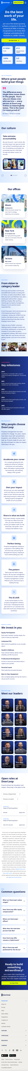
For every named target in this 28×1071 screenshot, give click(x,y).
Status (2, 1059)
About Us (3, 1004)
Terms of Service (9, 1059)
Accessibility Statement (6, 1067)
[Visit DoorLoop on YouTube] (17, 1050)
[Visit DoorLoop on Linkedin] (21, 1050)
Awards (3, 1023)
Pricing (3, 1007)
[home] (6, 2)
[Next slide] (25, 175)
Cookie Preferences (14, 1065)
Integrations (4, 1017)
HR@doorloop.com (20, 869)
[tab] (11, 175)
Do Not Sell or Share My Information (9, 1062)
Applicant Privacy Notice (15, 877)
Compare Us (4, 1020)
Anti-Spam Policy (5, 1065)
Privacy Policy (17, 1059)
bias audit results (7, 873)
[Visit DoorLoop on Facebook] (2, 1050)
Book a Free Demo (18, 2)
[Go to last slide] (2, 175)
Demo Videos (4, 1013)
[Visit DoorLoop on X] (6, 1050)
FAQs (2, 1010)
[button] (25, 2)
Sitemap (20, 1062)
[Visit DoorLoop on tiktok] (9, 1050)
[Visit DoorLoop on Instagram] (13, 1050)
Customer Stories (5, 1026)
